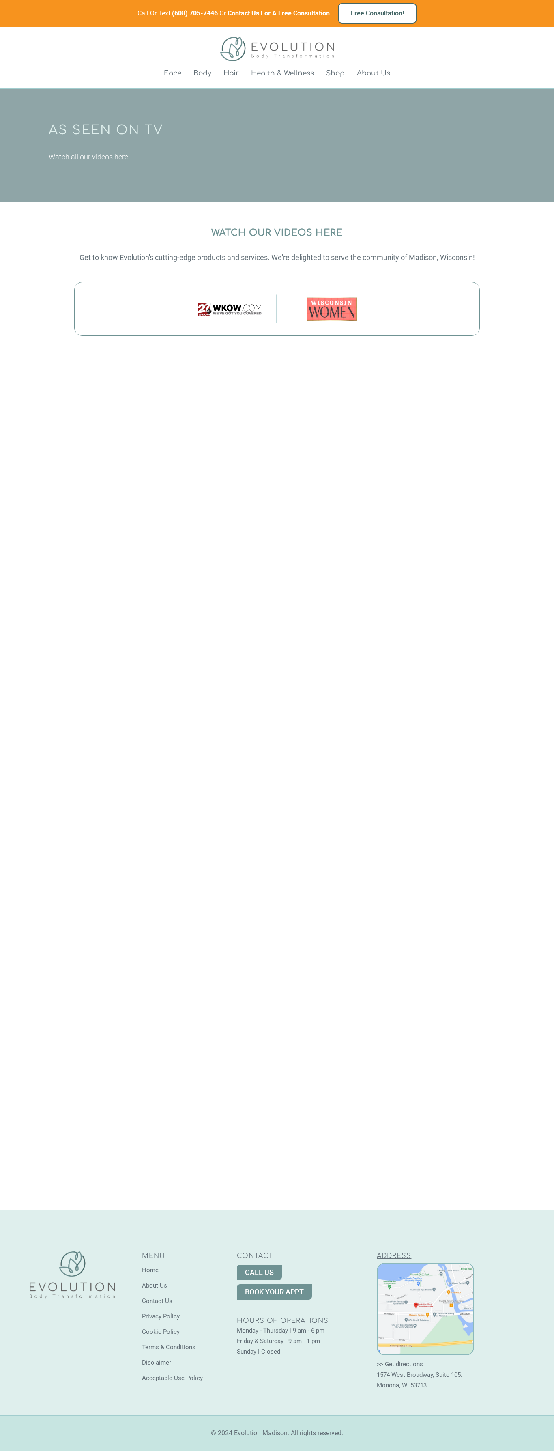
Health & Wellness (282, 73)
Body (202, 73)
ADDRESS (394, 1256)
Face (172, 73)
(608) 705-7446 (195, 13)
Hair (231, 73)
